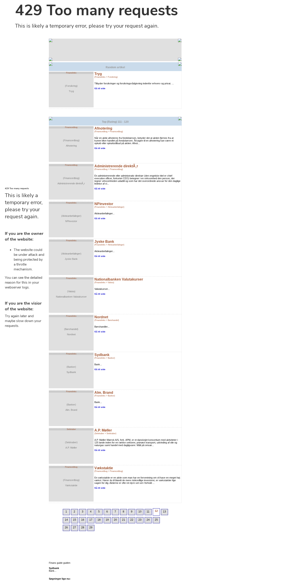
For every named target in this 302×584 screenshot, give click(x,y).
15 (74, 519)
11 (148, 511)
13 (164, 511)
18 (99, 519)
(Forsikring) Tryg (71, 88)
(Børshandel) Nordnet (71, 332)
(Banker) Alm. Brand (71, 407)
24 (148, 519)
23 (139, 519)
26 (66, 527)
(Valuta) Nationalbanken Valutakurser (71, 294)
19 (107, 519)
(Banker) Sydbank (71, 369)
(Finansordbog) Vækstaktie (71, 483)
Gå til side (99, 88)
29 (90, 527)
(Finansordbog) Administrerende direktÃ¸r (71, 181)
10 (139, 511)
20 (115, 519)
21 (123, 519)
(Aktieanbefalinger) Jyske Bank (71, 256)
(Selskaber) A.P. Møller (71, 445)
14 (66, 519)
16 (82, 519)
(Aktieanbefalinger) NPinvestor (71, 218)
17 (90, 519)
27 (74, 527)
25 (156, 519)
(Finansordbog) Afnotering (71, 143)
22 (131, 519)
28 (82, 527)
